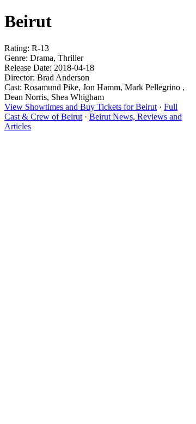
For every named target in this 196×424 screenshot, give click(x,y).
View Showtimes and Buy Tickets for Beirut (80, 106)
